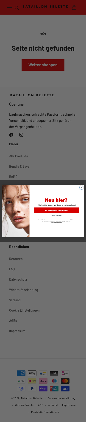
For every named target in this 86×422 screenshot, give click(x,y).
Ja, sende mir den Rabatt (56, 210)
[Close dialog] (81, 187)
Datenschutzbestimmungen (56, 222)
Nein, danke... (57, 215)
